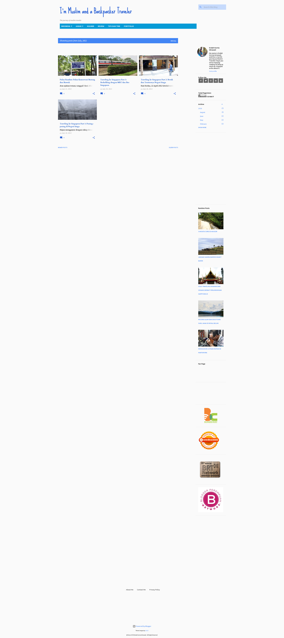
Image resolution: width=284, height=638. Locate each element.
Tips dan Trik (114, 26)
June (201, 116)
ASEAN (80, 26)
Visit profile (213, 71)
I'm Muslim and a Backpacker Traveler (96, 10)
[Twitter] (206, 80)
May (201, 120)
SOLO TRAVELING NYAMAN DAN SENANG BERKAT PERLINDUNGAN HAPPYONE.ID (210, 290)
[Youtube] (221, 80)
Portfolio (129, 26)
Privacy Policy (154, 590)
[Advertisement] (98, 50)
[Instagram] (211, 80)
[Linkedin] (216, 80)
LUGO (146, 630)
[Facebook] (201, 80)
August (202, 112)
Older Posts (173, 147)
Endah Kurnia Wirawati (214, 49)
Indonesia (66, 26)
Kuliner (90, 26)
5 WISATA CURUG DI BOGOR (207, 231)
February (203, 124)
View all (173, 41)
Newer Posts (62, 147)
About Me (129, 590)
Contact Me (141, 590)
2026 (200, 108)
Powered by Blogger (143, 626)
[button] (93, 93)
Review (101, 26)
